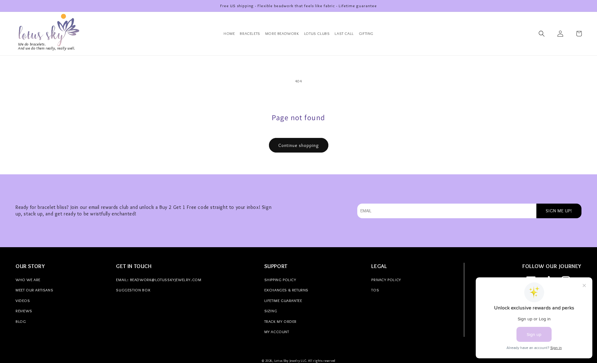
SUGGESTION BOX (133, 289)
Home (229, 33)
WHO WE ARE (28, 279)
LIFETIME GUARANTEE (283, 300)
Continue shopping (298, 145)
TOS (375, 289)
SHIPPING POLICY (280, 279)
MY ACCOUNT (276, 331)
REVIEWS (24, 310)
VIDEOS (23, 300)
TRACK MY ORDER (280, 321)
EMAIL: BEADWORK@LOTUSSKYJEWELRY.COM (158, 279)
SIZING (270, 310)
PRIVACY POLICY (386, 279)
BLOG (21, 321)
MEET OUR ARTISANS (34, 289)
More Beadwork (282, 33)
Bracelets (250, 33)
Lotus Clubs (317, 33)
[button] (541, 33)
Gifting (366, 33)
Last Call (344, 33)
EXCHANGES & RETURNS (286, 289)
